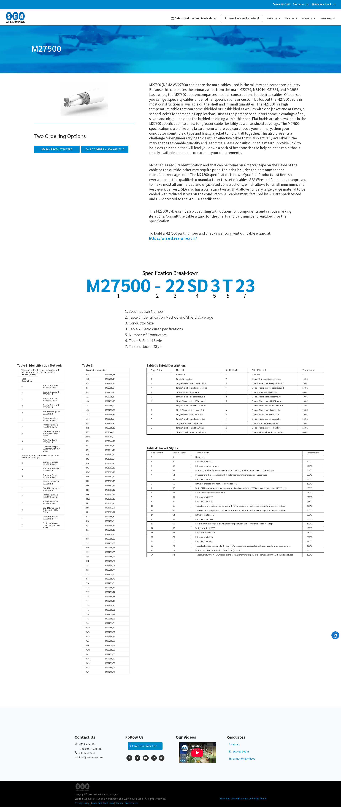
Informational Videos (242, 758)
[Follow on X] (137, 758)
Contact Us (302, 4)
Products (272, 18)
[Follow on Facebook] (129, 758)
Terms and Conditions (102, 803)
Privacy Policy (82, 803)
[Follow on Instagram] (161, 758)
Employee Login (239, 751)
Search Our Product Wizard (244, 18)
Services (289, 18)
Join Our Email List (325, 4)
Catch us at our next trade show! (195, 18)
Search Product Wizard (56, 149)
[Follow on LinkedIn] (154, 758)
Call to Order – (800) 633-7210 (105, 149)
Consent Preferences (126, 803)
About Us (307, 18)
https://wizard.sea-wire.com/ (173, 238)
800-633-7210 (283, 4)
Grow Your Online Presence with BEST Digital (243, 798)
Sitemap (234, 744)
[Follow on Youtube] (146, 758)
